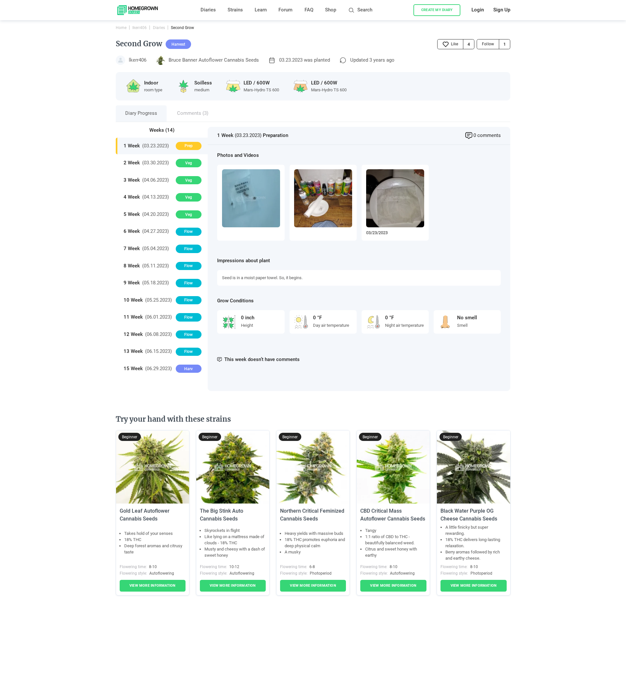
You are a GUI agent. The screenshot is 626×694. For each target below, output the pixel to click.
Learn (261, 10)
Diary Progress (141, 113)
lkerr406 (139, 27)
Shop (330, 10)
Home (121, 27)
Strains (235, 10)
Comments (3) (192, 113)
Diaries (208, 10)
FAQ (309, 10)
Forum (285, 10)
